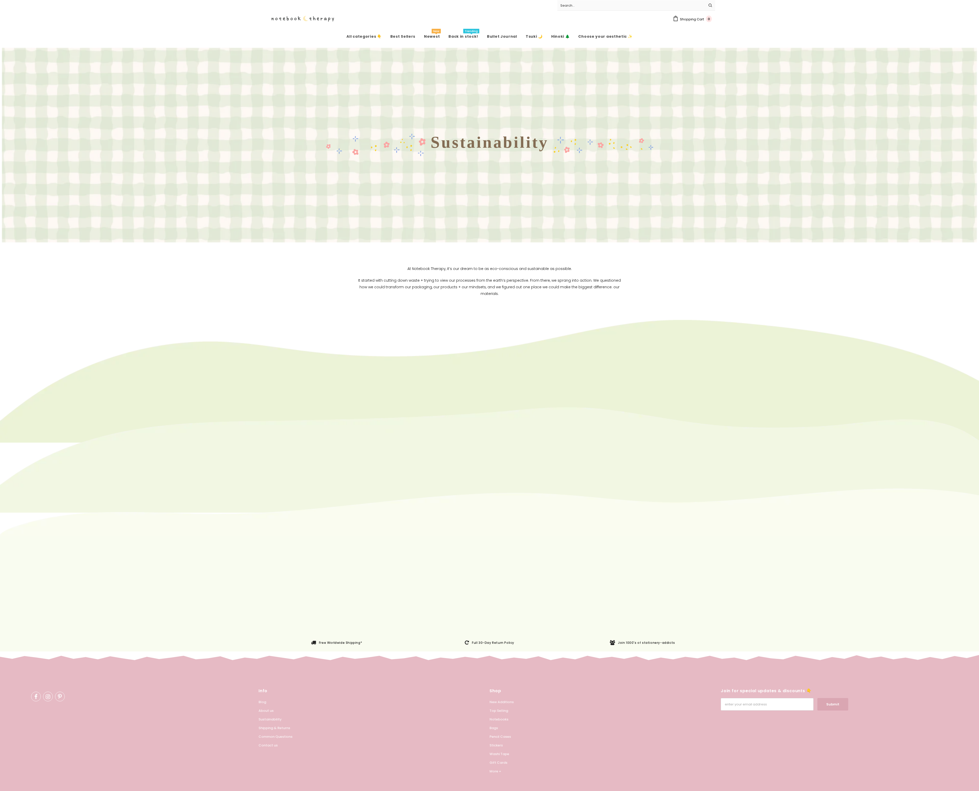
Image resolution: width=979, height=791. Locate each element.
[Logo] (299, 19)
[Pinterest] (60, 696)
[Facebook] (36, 696)
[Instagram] (48, 696)
